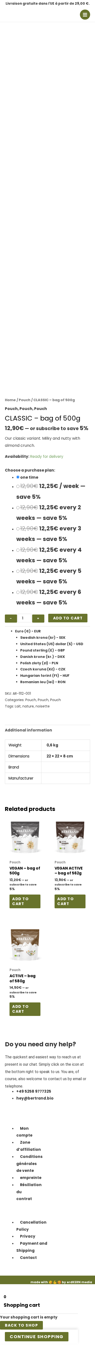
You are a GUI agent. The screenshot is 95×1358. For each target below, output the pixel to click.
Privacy (27, 1236)
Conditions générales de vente (29, 1163)
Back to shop (21, 1325)
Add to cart (68, 618)
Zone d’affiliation (28, 1146)
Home (10, 399)
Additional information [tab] (28, 730)
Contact (28, 1257)
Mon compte (24, 1132)
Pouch (24, 399)
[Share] (26, 1348)
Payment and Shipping (31, 1247)
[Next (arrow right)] (15, 1355)
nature (28, 706)
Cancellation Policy (31, 1226)
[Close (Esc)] (36, 1348)
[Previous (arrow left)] (5, 1355)
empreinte (30, 1177)
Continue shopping (37, 1336)
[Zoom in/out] (5, 1348)
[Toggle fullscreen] (15, 1348)
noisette (43, 706)
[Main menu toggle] (85, 15)
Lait (18, 706)
